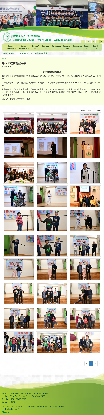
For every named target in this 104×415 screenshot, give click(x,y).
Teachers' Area (67, 47)
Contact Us (87, 47)
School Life (13, 53)
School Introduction (11, 47)
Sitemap (5, 412)
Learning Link (45, 47)
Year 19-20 (24, 53)
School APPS (95, 47)
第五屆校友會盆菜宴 (39, 53)
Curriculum (56, 46)
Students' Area (35, 47)
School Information (24, 47)
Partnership (77, 46)
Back (4, 59)
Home (4, 53)
